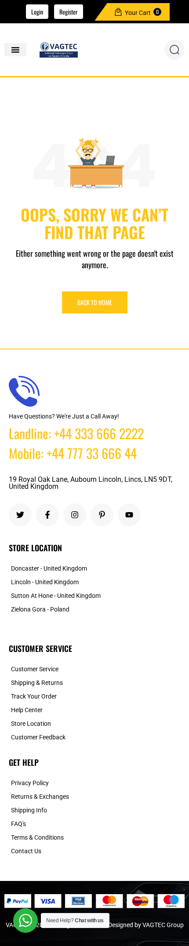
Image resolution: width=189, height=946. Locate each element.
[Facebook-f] (47, 514)
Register (68, 11)
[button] (15, 49)
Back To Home (94, 302)
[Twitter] (20, 514)
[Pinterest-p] (102, 514)
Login (37, 11)
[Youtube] (129, 514)
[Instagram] (74, 514)
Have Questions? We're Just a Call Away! (64, 416)
